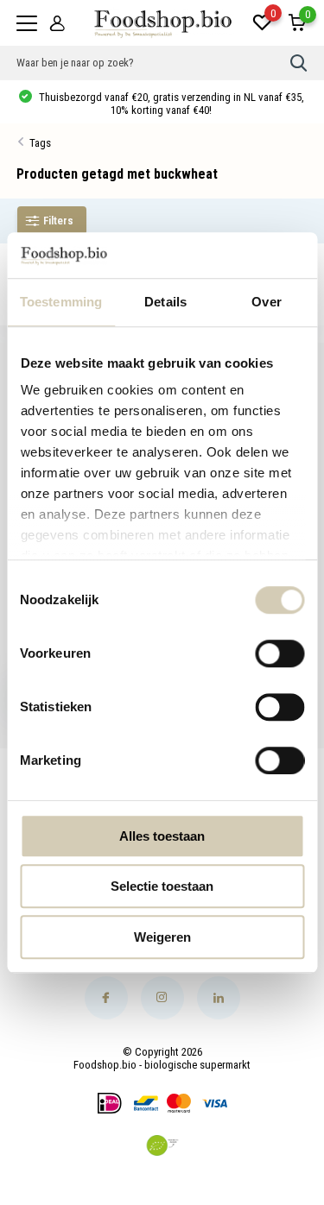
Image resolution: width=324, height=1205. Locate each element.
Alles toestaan (162, 836)
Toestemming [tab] (61, 301)
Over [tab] (266, 301)
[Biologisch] (162, 1145)
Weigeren (162, 937)
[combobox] (153, 63)
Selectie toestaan (162, 886)
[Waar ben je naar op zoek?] (299, 63)
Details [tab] (165, 301)
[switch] (279, 653)
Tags (40, 142)
